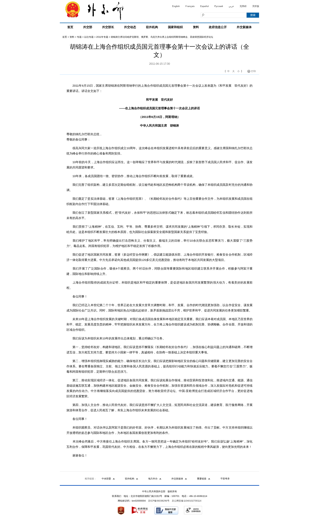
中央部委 (106, 478)
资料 (196, 27)
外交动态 (130, 27)
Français (190, 6)
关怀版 (255, 6)
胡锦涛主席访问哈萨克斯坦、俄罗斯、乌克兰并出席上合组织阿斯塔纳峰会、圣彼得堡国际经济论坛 (162, 37)
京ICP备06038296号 (158, 500)
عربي (231, 6)
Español (204, 6)
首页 (70, 27)
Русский (218, 6)
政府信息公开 (218, 27)
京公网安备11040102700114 (186, 500)
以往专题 (89, 37)
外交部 (87, 27)
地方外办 (153, 478)
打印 (253, 71)
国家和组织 (175, 27)
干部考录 (225, 478)
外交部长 (108, 27)
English (176, 6)
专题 (79, 37)
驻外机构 (152, 27)
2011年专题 (102, 37)
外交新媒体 (244, 27)
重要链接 (201, 478)
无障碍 (243, 6)
